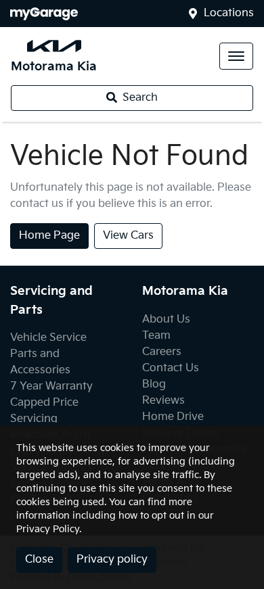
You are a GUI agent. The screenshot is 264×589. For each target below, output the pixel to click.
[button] (236, 56)
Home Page (49, 235)
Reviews (163, 400)
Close (39, 559)
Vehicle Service (48, 337)
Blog (154, 384)
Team (156, 335)
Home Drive (173, 416)
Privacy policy (112, 559)
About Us (166, 319)
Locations (229, 13)
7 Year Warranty (51, 386)
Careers (161, 352)
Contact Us (170, 368)
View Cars (128, 235)
